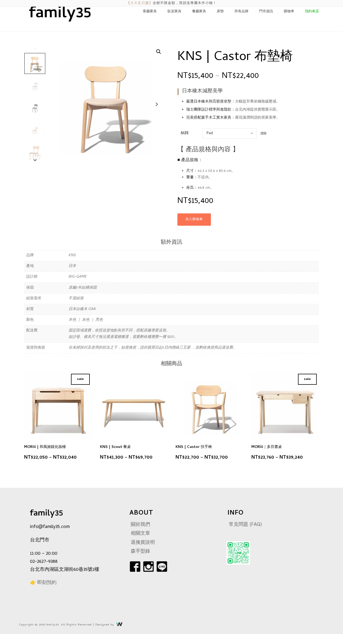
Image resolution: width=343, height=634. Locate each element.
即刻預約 (47, 583)
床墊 (220, 11)
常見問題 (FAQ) (245, 525)
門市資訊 (266, 11)
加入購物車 (194, 219)
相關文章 (140, 534)
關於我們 (140, 525)
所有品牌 (241, 11)
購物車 (289, 11)
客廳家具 (150, 11)
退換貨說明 (143, 543)
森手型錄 (140, 552)
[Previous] (35, 48)
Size (185, 133)
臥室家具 (174, 11)
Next (157, 104)
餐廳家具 (199, 11)
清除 (263, 133)
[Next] (35, 159)
